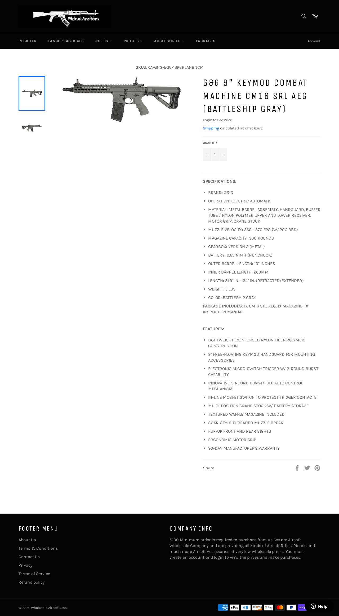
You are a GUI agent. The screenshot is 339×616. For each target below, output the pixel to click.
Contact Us (29, 556)
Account (313, 41)
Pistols (132, 41)
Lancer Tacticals (66, 41)
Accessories (168, 41)
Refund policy (31, 582)
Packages (206, 41)
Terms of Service (34, 573)
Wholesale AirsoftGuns (49, 608)
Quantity (210, 143)
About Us (27, 539)
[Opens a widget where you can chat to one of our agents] (319, 606)
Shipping (211, 128)
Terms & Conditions (38, 548)
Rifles (102, 41)
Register (28, 41)
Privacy (25, 565)
